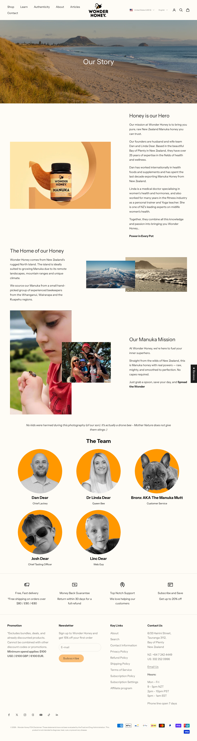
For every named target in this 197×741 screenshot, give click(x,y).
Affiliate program (121, 688)
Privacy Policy (119, 651)
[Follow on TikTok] (48, 714)
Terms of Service (121, 670)
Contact (12, 13)
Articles (75, 7)
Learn (24, 7)
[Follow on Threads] (32, 714)
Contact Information (123, 645)
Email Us (153, 667)
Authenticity (42, 7)
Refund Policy (119, 657)
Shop (10, 7)
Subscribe (71, 658)
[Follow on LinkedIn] (56, 714)
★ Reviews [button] (194, 373)
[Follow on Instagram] (24, 714)
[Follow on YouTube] (40, 714)
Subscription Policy (122, 676)
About (60, 7)
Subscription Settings (124, 682)
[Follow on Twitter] (16, 714)
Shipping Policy (120, 663)
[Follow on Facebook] (8, 714)
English (162, 10)
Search (114, 639)
